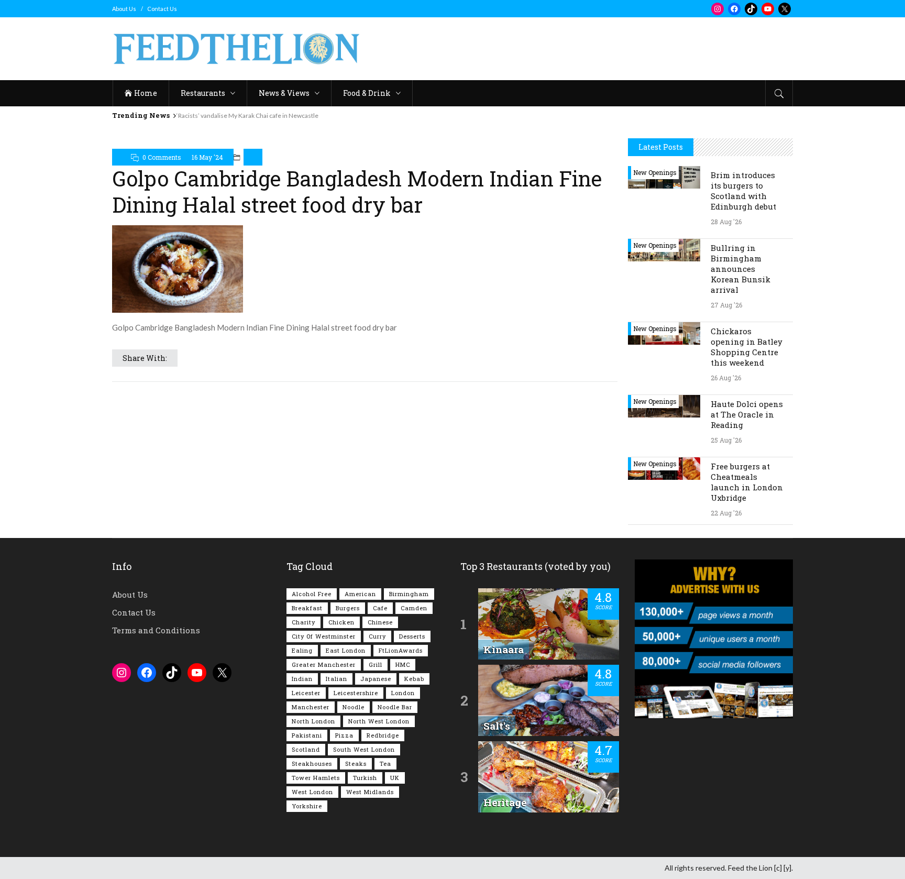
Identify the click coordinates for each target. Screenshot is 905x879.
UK (395, 778)
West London (312, 792)
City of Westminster (324, 636)
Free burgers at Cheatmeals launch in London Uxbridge (747, 482)
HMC (402, 664)
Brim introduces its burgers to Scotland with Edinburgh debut (743, 191)
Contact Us (162, 8)
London (403, 693)
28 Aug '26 (726, 221)
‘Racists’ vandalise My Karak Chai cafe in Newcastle (247, 115)
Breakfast (307, 608)
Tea (385, 763)
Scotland (306, 749)
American (360, 594)
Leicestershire (356, 693)
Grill (375, 664)
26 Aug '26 (726, 377)
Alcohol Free (312, 594)
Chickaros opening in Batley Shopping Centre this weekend (746, 347)
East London (346, 650)
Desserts (412, 636)
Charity (303, 622)
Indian (302, 679)
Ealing (302, 650)
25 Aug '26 (726, 440)
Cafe (380, 608)
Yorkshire (307, 806)
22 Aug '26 (726, 513)
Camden (414, 608)
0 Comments (161, 157)
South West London (364, 749)
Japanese (375, 679)
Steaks (356, 763)
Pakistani (307, 735)
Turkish (365, 778)
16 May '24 (207, 157)
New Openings (655, 172)
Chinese (380, 622)
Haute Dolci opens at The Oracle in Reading (747, 414)
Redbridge (383, 735)
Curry (377, 636)
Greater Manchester (324, 664)
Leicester (306, 693)
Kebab (414, 679)
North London (313, 721)
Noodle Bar (395, 707)
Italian (336, 679)
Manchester (310, 707)
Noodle (354, 707)
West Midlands (370, 792)
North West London (379, 721)
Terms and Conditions (156, 630)
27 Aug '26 (726, 305)
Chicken (341, 622)
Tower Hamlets (316, 778)
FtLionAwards (401, 650)
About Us (124, 8)
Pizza (344, 735)
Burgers (348, 608)
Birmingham (409, 594)
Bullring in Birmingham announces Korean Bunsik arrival (740, 269)
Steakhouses (312, 763)
